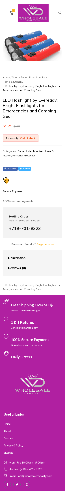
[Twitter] (17, 484)
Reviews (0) (17, 268)
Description (16, 258)
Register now (45, 244)
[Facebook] (7, 484)
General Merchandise (30, 151)
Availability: (12, 138)
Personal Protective (24, 155)
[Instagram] (26, 484)
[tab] (29, 258)
